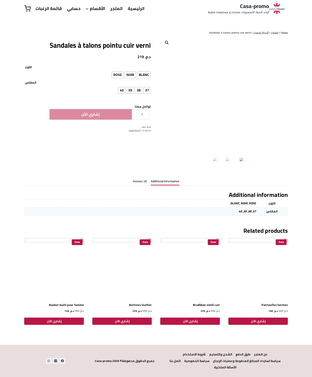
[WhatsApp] (49, 361)
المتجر (116, 8)
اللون (28, 67)
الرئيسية (136, 8)
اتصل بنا (175, 361)
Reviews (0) (140, 181)
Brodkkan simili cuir (206, 305)
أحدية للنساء (134, 130)
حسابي (73, 8)
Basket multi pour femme (66, 305)
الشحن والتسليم (220, 354)
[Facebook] (62, 361)
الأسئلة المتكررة (225, 367)
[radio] (143, 75)
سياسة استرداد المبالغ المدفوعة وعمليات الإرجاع (247, 361)
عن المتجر (260, 354)
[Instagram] (56, 361)
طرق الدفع (243, 354)
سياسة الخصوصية (196, 361)
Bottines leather (140, 305)
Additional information (165, 181)
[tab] (165, 181)
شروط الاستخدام (194, 354)
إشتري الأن (90, 114)
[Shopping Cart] (27, 8)
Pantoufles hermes (274, 305)
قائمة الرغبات (48, 8)
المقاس (30, 82)
